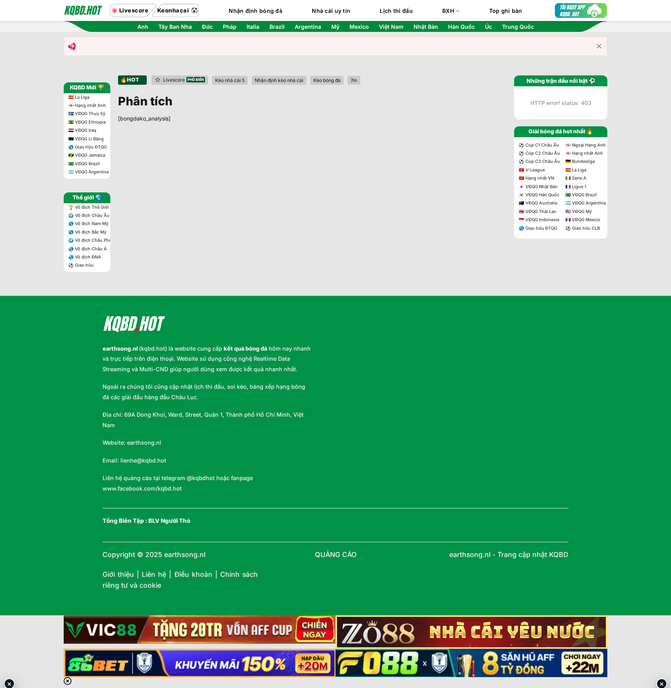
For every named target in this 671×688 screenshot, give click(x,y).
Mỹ (335, 27)
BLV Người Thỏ (169, 520)
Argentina (308, 27)
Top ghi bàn (505, 10)
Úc (488, 27)
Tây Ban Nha (175, 27)
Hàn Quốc (461, 27)
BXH (448, 10)
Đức (207, 27)
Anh (142, 27)
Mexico (359, 27)
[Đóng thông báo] (599, 46)
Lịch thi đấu (396, 10)
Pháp (229, 27)
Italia (253, 27)
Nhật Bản (426, 27)
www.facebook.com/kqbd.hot (142, 488)
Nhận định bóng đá (255, 10)
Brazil (277, 27)
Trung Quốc (518, 27)
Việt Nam (391, 27)
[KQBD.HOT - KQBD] (83, 10)
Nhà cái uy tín (331, 10)
